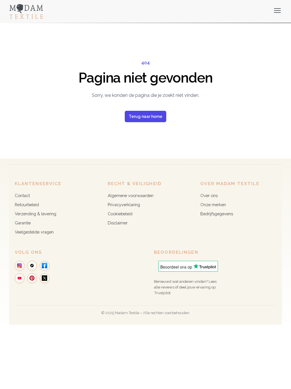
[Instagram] (19, 266)
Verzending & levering (35, 213)
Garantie (23, 222)
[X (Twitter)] (44, 278)
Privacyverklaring (124, 204)
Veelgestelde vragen (34, 232)
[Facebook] (44, 266)
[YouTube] (19, 278)
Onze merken (213, 204)
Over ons (209, 195)
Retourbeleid (27, 204)
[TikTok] (32, 266)
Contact (22, 195)
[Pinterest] (32, 278)
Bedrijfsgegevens (216, 213)
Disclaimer (118, 222)
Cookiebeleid (120, 213)
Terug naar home (145, 116)
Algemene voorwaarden (130, 195)
